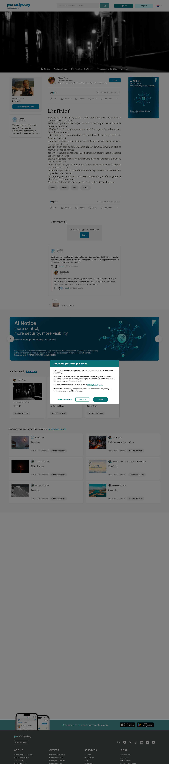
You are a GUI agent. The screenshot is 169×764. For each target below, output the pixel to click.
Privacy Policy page (95, 385)
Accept (100, 399)
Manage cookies (65, 399)
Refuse (83, 399)
